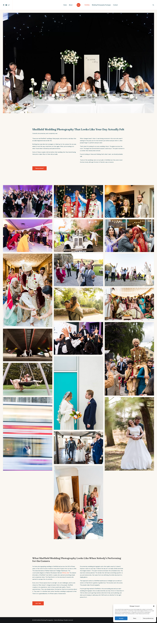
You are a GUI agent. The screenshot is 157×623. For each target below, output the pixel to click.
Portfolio (87, 5)
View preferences (148, 618)
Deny (134, 618)
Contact (115, 5)
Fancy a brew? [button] (39, 168)
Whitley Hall (65, 573)
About (70, 5)
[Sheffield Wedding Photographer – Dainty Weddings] (78, 5)
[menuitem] (4, 5)
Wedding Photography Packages (101, 5)
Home (65, 5)
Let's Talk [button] (38, 603)
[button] (154, 606)
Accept (121, 618)
